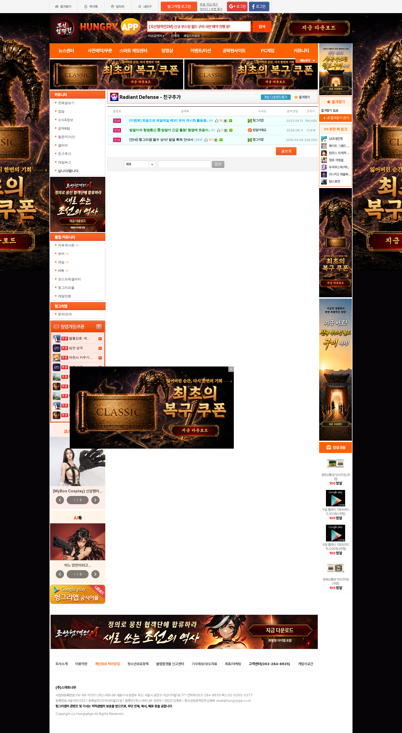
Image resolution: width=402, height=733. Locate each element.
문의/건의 (65, 314)
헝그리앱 (258, 120)
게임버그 (64, 162)
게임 (63, 262)
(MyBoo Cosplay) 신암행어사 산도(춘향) (86, 491)
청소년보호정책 (137, 664)
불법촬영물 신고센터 (170, 664)
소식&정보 (65, 120)
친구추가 (64, 154)
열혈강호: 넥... (79, 338)
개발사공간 (305, 664)
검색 (262, 26)
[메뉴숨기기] (306, 60)
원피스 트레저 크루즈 (339, 153)
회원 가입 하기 (209, 4)
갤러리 (63, 145)
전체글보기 (66, 103)
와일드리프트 (191, 36)
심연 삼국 (76, 348)
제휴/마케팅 (233, 664)
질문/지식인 (66, 137)
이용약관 (81, 664)
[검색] (218, 164)
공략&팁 (64, 128)
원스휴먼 (334, 181)
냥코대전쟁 (335, 139)
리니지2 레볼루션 (339, 174)
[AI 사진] (77, 541)
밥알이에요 (259, 130)
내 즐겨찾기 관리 (335, 118)
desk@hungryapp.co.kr (233, 701)
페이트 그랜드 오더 (339, 146)
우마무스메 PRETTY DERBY (339, 167)
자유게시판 (68, 245)
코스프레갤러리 (69, 279)
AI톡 (63, 271)
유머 (63, 254)
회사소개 (62, 664)
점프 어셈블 (335, 160)
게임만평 (64, 296)
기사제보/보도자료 (204, 664)
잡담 (61, 111)
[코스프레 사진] (77, 461)
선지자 (175, 36)
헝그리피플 (66, 288)
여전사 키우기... (80, 357)
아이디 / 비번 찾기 (211, 9)
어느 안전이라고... (77, 565)
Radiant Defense (139, 97)
